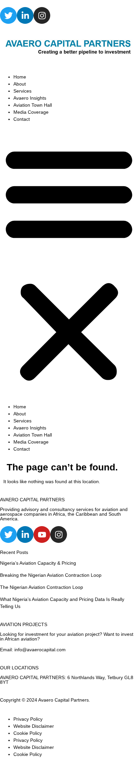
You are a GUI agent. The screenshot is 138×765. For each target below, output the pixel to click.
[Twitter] (8, 15)
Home (19, 77)
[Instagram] (41, 15)
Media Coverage (31, 112)
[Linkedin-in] (25, 15)
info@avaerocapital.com (40, 649)
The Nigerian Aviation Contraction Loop (41, 587)
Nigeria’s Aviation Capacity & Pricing (38, 563)
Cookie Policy (27, 733)
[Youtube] (41, 534)
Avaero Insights (29, 98)
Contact (21, 119)
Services (22, 91)
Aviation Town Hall (32, 105)
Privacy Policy (28, 719)
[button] (69, 263)
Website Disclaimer (33, 726)
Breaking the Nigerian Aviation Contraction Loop (50, 575)
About (19, 84)
